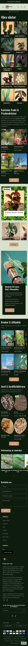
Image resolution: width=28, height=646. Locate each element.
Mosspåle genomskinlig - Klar (6, 347)
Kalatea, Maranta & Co (6, 86)
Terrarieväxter (6, 52)
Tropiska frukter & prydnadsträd (7, 69)
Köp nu (17, 238)
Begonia (20, 69)
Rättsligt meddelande (19, 640)
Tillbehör (5, 530)
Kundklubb (5, 533)
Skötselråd (5, 537)
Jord (4, 527)
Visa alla (14, 180)
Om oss (5, 540)
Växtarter (5, 523)
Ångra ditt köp (8, 552)
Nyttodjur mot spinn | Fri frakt (18, 471)
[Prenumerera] (23, 610)
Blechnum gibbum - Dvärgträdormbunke (4, 147)
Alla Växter (6, 36)
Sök (4, 549)
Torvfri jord (16, 412)
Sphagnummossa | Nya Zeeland (19, 435)
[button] (3, 7)
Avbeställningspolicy (14, 643)
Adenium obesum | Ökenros (19, 146)
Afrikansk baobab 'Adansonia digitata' (19, 171)
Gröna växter (6, 520)
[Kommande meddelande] (25, 1)
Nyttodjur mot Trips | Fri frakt (7, 471)
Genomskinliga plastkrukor (5, 371)
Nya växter (19, 103)
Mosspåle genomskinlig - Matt (19, 347)
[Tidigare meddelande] (2, 1)
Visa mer (14, 244)
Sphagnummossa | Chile (5, 435)
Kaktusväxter (7, 103)
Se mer (10, 310)
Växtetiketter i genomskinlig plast (20, 371)
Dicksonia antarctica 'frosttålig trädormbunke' (6, 171)
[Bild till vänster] (11, 476)
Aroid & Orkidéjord (4, 412)
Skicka (6, 510)
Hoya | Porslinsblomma (19, 86)
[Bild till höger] (17, 476)
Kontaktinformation (9, 640)
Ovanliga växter (19, 52)
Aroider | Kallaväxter (20, 36)
